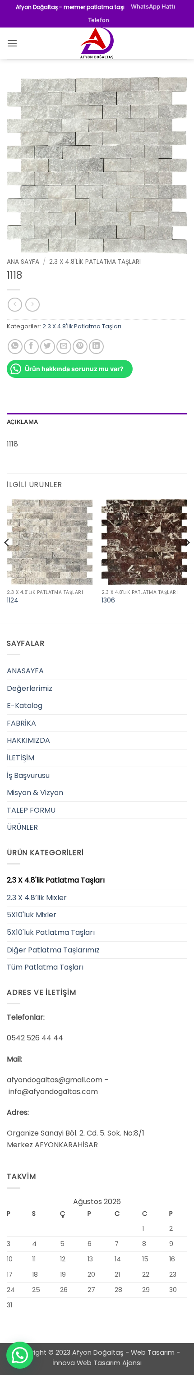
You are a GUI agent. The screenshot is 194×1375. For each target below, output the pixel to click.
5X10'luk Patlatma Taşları (51, 932)
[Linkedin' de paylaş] (96, 346)
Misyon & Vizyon (35, 792)
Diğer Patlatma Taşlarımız (53, 950)
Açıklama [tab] (22, 421)
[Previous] (7, 560)
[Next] (186, 560)
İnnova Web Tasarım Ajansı (97, 1362)
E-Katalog (24, 705)
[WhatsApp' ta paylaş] (15, 346)
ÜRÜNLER (22, 827)
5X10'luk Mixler (31, 915)
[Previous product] (32, 305)
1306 (108, 601)
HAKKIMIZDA (28, 740)
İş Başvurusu (28, 775)
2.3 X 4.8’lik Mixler (37, 897)
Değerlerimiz (29, 688)
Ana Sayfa (23, 262)
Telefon (98, 20)
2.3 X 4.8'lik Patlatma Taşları (95, 262)
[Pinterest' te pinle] (80, 346)
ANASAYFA (25, 671)
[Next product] (15, 305)
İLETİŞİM (20, 758)
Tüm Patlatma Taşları (45, 967)
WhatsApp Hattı (153, 6)
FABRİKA (21, 723)
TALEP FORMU (31, 810)
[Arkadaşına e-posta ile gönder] (63, 346)
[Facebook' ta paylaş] (31, 346)
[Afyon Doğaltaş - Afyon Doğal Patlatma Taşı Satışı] (97, 43)
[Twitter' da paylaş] (47, 346)
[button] (12, 43)
